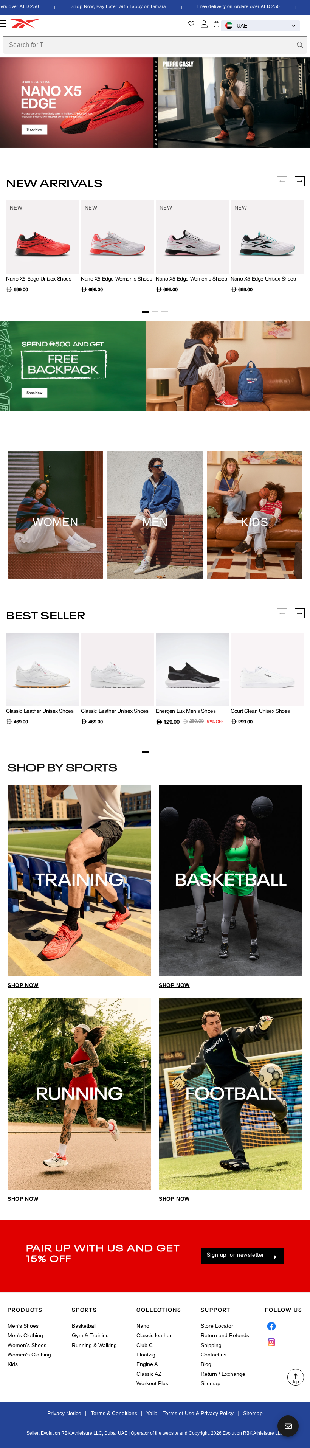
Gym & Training (90, 1335)
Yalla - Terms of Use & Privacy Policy (190, 1413)
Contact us (213, 1355)
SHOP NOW (23, 985)
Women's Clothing (29, 1355)
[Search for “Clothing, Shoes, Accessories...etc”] (300, 45)
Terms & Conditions (114, 1413)
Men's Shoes (23, 1326)
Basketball (84, 1326)
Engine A (147, 1364)
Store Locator (217, 1326)
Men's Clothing (25, 1335)
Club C (144, 1345)
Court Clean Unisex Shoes (260, 711)
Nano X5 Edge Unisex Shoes (38, 279)
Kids (13, 1364)
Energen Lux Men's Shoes (185, 711)
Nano (142, 1326)
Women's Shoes (27, 1345)
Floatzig (145, 1355)
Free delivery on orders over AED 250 (224, 7)
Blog (206, 1364)
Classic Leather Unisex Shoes (39, 711)
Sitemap (210, 1383)
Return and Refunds (225, 1335)
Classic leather (154, 1335)
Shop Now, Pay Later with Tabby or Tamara (103, 7)
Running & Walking (94, 1345)
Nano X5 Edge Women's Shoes (116, 279)
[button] (216, 24)
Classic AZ (148, 1374)
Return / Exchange (223, 1374)
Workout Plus (152, 1383)
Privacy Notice (64, 1413)
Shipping (211, 1345)
